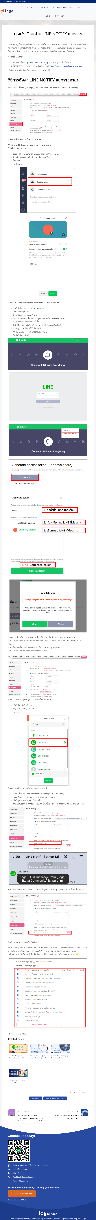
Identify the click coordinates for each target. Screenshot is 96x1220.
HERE (24, 1)
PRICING (44, 7)
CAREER (80, 7)
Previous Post (30, 1116)
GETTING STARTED (62, 7)
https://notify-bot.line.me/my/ (35, 308)
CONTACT (60, 16)
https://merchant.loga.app (36, 62)
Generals (35, 1098)
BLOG (47, 16)
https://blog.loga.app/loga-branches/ (65, 66)
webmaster (82, 1093)
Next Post (66, 1115)
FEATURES (29, 7)
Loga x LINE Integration (55, 1098)
